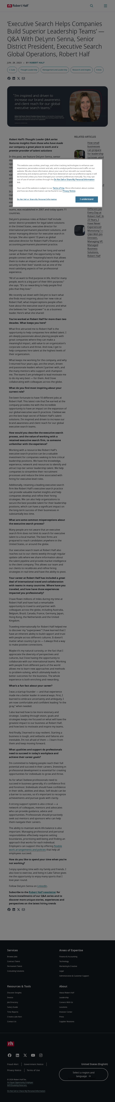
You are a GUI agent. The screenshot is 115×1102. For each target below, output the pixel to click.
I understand (86, 199)
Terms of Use (58, 188)
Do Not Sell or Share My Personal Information (74, 180)
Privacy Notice (69, 191)
